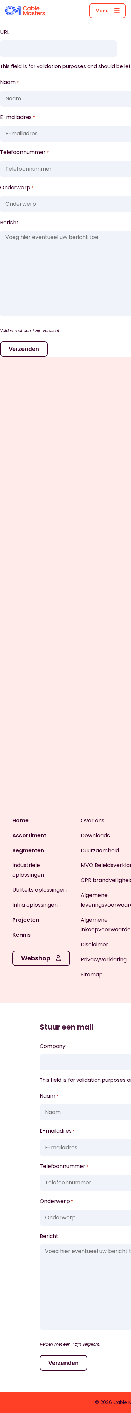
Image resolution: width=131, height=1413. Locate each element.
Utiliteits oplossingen (39, 890)
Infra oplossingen (35, 905)
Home (20, 820)
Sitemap (92, 974)
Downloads (95, 835)
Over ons (92, 820)
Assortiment (29, 835)
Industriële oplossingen (28, 870)
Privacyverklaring (104, 959)
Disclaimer (94, 944)
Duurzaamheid (100, 850)
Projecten (25, 920)
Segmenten (28, 850)
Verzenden (24, 349)
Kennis (21, 935)
